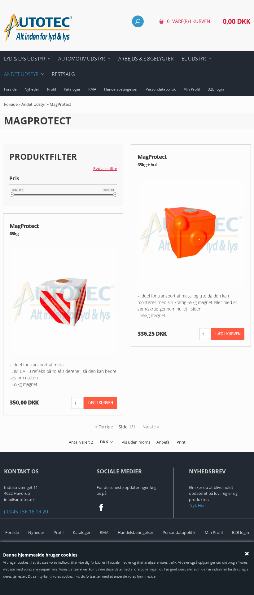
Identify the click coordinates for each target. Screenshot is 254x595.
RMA (92, 89)
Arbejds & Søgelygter (146, 58)
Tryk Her (197, 505)
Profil (51, 89)
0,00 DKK (236, 21)
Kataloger (72, 89)
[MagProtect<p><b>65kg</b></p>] (63, 301)
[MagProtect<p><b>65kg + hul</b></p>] (191, 232)
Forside (10, 89)
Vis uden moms (136, 442)
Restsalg (63, 74)
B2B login (216, 89)
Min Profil (191, 89)
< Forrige (104, 427)
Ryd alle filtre (105, 168)
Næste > (151, 427)
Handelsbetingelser (121, 89)
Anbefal (163, 442)
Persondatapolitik (161, 89)
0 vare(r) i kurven (188, 21)
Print (181, 442)
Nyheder (31, 89)
